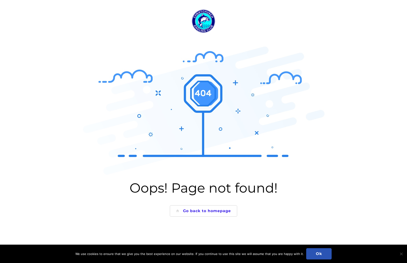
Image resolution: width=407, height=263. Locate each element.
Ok (319, 253)
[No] (401, 253)
